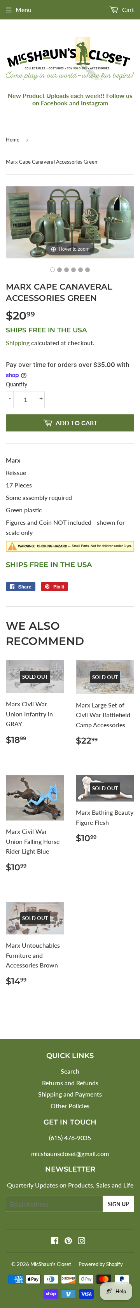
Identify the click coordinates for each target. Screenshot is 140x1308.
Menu (24, 9)
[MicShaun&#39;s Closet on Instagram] (82, 1241)
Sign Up (118, 1204)
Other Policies (70, 1105)
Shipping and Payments (70, 1094)
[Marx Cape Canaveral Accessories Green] (52, 269)
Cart (127, 9)
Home (12, 139)
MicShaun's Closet (50, 1264)
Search (70, 1071)
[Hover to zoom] (70, 221)
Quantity (16, 384)
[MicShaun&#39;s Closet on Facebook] (55, 1241)
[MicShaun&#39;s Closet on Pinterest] (68, 1241)
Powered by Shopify (101, 1264)
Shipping (18, 342)
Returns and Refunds (70, 1082)
